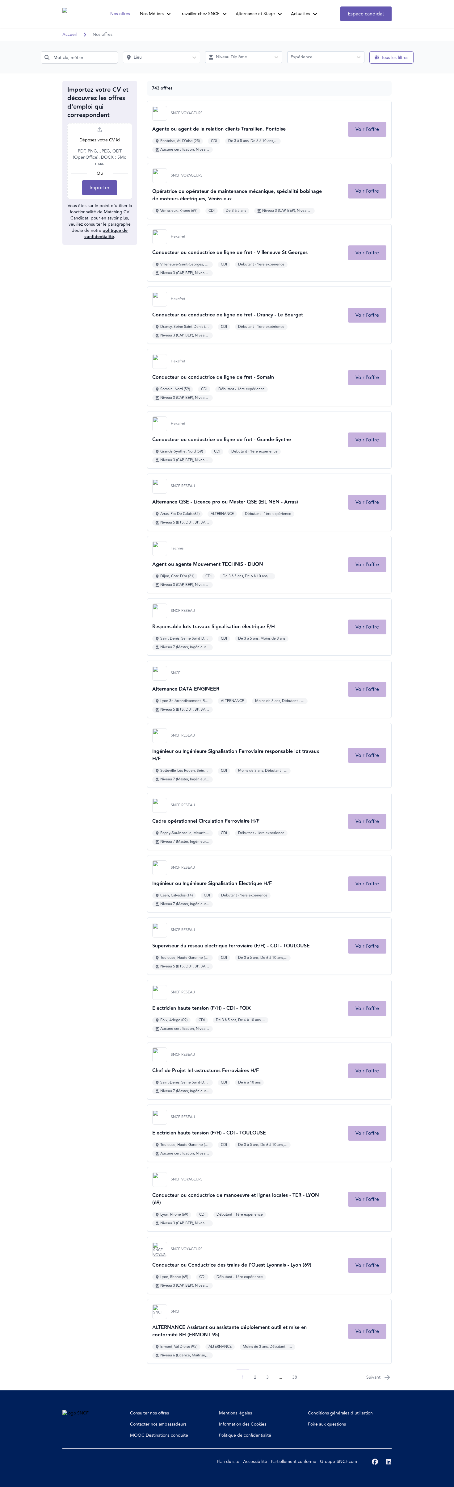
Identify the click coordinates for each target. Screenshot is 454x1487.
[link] (367, 129)
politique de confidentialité (106, 233)
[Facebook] (375, 1462)
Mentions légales (235, 1413)
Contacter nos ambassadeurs (158, 1424)
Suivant (373, 1377)
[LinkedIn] (388, 1462)
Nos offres (120, 13)
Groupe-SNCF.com (338, 1461)
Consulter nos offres (149, 1413)
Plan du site (228, 1461)
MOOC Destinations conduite (159, 1435)
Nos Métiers (152, 13)
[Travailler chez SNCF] (224, 13)
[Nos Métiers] (168, 13)
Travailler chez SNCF (200, 13)
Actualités (300, 13)
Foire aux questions (327, 1424)
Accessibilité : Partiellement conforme (279, 1461)
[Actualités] (315, 13)
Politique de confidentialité (245, 1435)
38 (294, 1377)
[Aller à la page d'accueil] (74, 14)
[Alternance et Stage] (279, 13)
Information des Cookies (242, 1424)
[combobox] (79, 57)
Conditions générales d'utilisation (340, 1413)
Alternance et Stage (255, 13)
